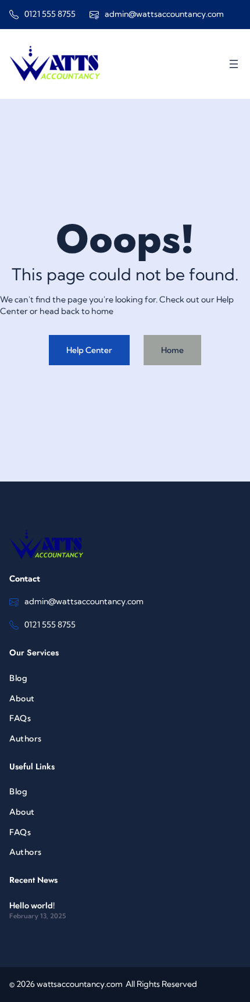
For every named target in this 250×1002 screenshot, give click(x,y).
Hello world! (32, 905)
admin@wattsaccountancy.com (164, 14)
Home (172, 350)
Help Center (89, 350)
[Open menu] (234, 64)
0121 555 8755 (50, 14)
